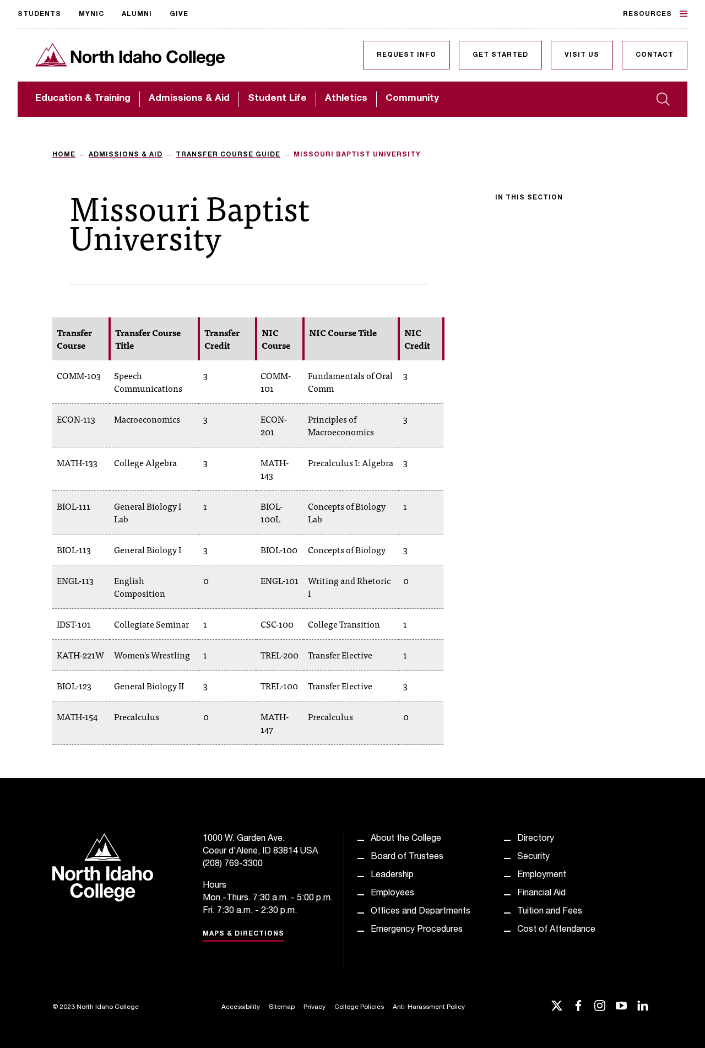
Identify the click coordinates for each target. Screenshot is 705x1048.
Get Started (500, 55)
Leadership (392, 875)
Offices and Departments (420, 911)
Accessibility (240, 1007)
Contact (655, 55)
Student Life (277, 99)
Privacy (314, 1007)
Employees (392, 893)
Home (63, 155)
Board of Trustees (407, 857)
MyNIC (91, 14)
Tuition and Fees (549, 911)
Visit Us (582, 55)
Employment (541, 875)
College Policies (359, 1007)
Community (412, 99)
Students (39, 14)
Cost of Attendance (556, 930)
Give (179, 14)
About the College (406, 839)
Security (533, 857)
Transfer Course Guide (228, 155)
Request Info (406, 55)
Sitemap (282, 1007)
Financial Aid (541, 893)
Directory (535, 839)
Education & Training (83, 99)
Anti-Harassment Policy (429, 1007)
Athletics (346, 99)
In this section (529, 198)
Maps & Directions (243, 934)
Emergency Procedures (417, 930)
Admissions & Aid (189, 99)
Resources (647, 14)
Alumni (137, 14)
